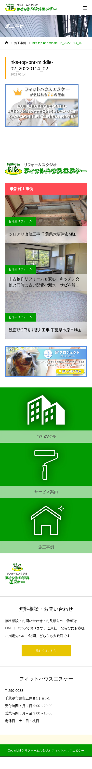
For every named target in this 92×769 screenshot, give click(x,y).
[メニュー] (85, 7)
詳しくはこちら (46, 650)
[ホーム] (6, 42)
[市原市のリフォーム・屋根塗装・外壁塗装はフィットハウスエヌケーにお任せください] (31, 7)
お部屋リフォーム (20, 221)
